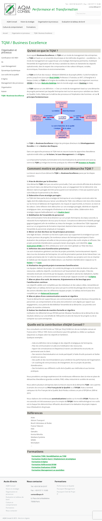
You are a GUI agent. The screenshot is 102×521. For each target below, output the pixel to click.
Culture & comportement (13, 27)
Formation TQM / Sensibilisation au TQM (49, 456)
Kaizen (4, 91)
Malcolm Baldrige (48, 83)
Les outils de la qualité (10, 74)
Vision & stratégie (27, 22)
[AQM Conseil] (39, 14)
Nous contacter (11, 511)
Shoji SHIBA (54, 77)
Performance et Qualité (65, 486)
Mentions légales (24, 518)
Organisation (6, 87)
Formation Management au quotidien (48, 470)
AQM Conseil (12, 22)
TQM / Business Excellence (12, 95)
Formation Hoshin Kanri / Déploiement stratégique (54, 459)
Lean (39, 262)
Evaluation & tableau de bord (73, 22)
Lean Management (8, 66)
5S (2, 62)
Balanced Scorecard (49, 293)
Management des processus (12, 83)
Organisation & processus (48, 22)
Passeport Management (66, 489)
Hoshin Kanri (63, 212)
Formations (31, 27)
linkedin (71, 14)
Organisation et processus (9, 51)
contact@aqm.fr (95, 7)
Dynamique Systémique (10, 70)
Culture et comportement (11, 503)
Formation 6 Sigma (40, 461)
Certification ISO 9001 (9, 58)
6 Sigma (4, 79)
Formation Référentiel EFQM (44, 464)
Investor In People (87, 162)
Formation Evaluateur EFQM (44, 467)
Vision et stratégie (12, 489)
